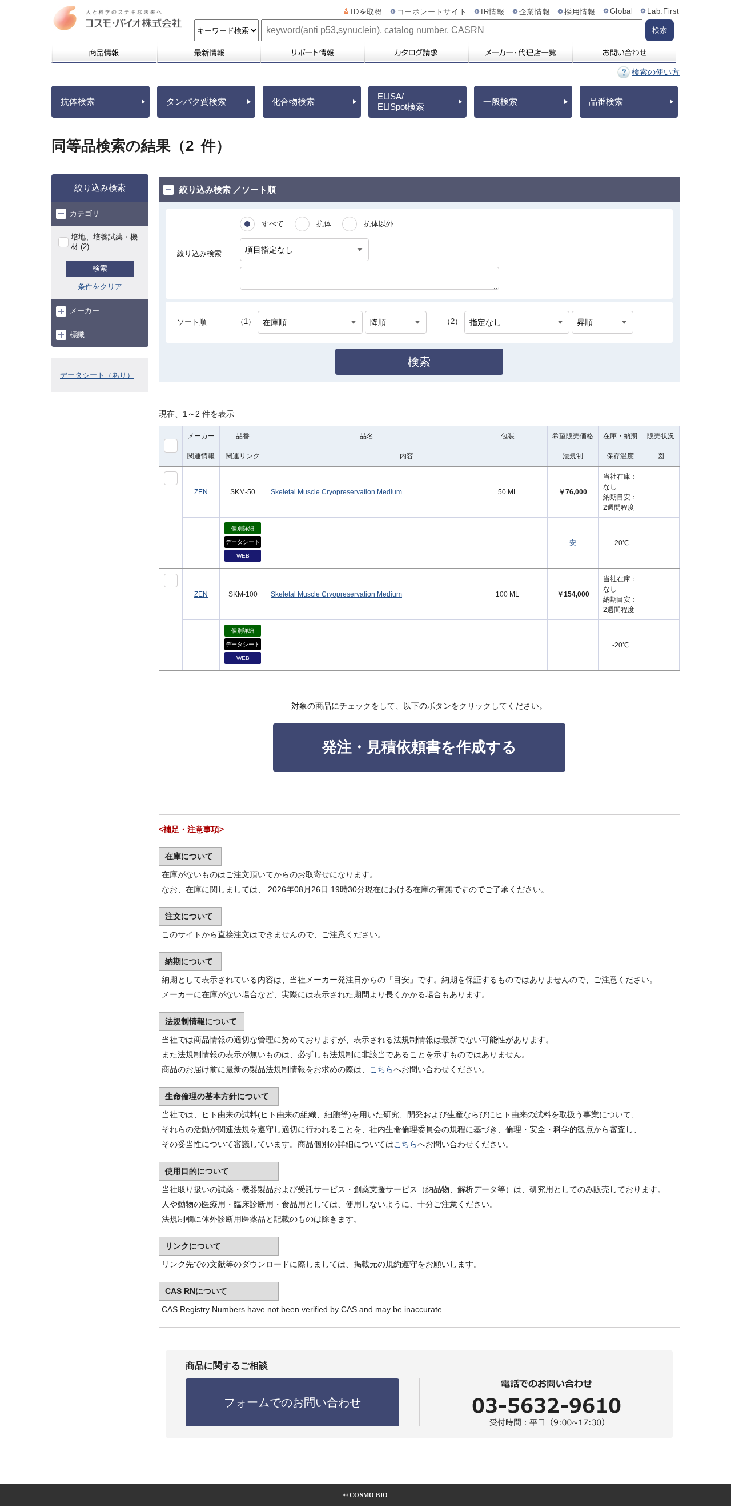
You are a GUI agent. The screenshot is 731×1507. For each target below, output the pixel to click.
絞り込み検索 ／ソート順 (227, 189)
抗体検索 (78, 101)
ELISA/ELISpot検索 (400, 101)
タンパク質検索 (196, 101)
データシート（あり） (97, 375)
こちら (381, 1069)
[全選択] (171, 446)
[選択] (171, 478)
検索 (100, 268)
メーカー (84, 310)
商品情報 (103, 52)
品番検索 (606, 101)
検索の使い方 (656, 72)
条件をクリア (100, 286)
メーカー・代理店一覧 (520, 52)
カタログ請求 (416, 52)
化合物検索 (293, 101)
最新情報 (208, 52)
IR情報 (493, 12)
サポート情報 (312, 52)
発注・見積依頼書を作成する (419, 747)
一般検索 (500, 101)
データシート (243, 542)
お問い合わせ (624, 52)
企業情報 (535, 12)
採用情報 (580, 12)
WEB (243, 556)
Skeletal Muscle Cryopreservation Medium (336, 492)
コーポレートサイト (432, 12)
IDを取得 (366, 12)
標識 (77, 334)
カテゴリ (84, 213)
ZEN (201, 492)
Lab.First (663, 11)
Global (621, 11)
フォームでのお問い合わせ (292, 1402)
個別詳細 (242, 528)
